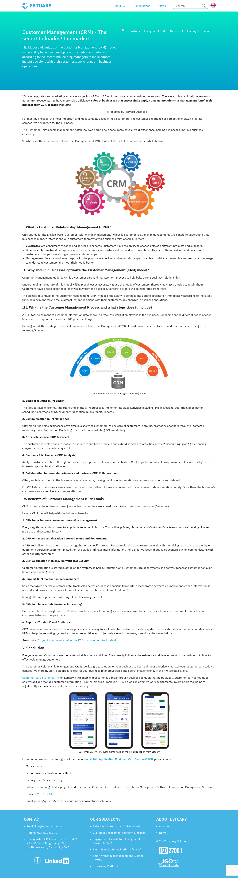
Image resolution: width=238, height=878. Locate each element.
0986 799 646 (44, 794)
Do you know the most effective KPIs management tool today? (77, 640)
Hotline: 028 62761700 (42, 832)
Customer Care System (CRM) (41, 677)
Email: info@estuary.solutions (45, 826)
